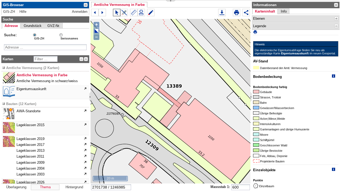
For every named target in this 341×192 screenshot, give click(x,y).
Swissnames (69, 38)
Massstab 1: (220, 187)
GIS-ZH (39, 38)
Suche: (10, 35)
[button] (119, 4)
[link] (9, 12)
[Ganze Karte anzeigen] (96, 31)
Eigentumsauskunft (295, 53)
